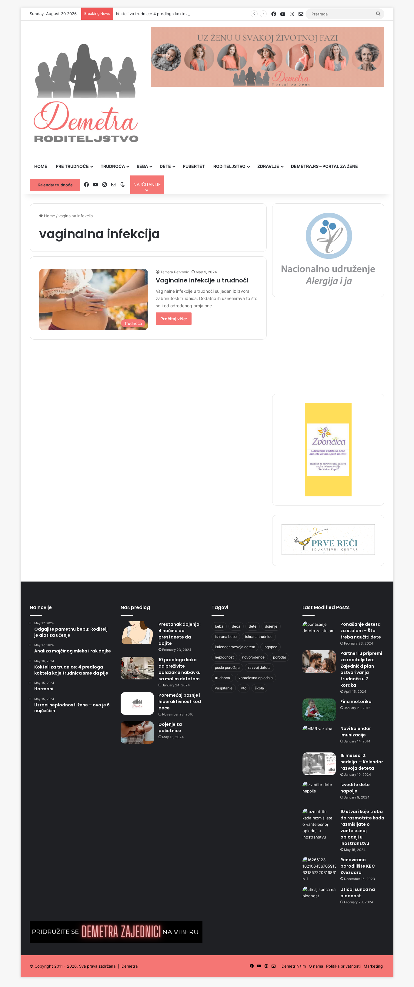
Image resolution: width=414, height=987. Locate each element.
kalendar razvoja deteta (235, 647)
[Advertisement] (328, 348)
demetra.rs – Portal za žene (324, 166)
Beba (142, 166)
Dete (165, 166)
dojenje (271, 626)
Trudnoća (113, 166)
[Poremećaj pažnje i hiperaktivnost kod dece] (137, 703)
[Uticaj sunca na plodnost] (319, 897)
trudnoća (222, 677)
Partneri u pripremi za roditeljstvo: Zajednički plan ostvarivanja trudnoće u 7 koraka (361, 669)
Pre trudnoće (72, 166)
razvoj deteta (259, 667)
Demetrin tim (294, 966)
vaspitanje (223, 688)
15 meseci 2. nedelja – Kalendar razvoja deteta (361, 761)
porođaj (279, 657)
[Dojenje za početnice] (137, 732)
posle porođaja (227, 667)
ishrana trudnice (258, 636)
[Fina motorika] (319, 710)
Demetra (130, 966)
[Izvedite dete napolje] (319, 793)
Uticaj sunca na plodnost (357, 892)
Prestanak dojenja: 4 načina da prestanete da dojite (180, 633)
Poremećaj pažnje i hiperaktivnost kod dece (180, 701)
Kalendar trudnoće (55, 184)
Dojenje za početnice (170, 727)
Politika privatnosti (343, 966)
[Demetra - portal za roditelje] (86, 89)
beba (219, 626)
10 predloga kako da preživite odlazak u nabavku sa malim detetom (180, 669)
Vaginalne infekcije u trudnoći (202, 280)
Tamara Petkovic (174, 272)
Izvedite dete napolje (355, 788)
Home (40, 166)
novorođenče (253, 657)
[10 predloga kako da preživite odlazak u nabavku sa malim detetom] (137, 668)
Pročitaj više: (173, 318)
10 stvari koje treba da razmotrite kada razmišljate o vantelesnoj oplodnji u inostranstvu (362, 827)
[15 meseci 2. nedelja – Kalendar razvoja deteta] (319, 763)
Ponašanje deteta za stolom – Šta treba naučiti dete (360, 630)
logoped (270, 647)
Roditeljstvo (229, 166)
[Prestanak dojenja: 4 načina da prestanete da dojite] (137, 632)
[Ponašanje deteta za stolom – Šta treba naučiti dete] (319, 632)
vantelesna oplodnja (256, 677)
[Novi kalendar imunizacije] (319, 736)
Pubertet (194, 166)
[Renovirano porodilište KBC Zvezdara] (319, 869)
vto (243, 688)
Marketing (373, 966)
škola (259, 688)
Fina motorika (356, 702)
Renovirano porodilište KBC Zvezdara (357, 866)
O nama (316, 966)
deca (236, 626)
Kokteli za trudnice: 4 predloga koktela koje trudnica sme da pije (176, 13)
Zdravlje (268, 166)
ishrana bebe (226, 636)
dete (252, 626)
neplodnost (224, 657)
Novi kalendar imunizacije (355, 731)
